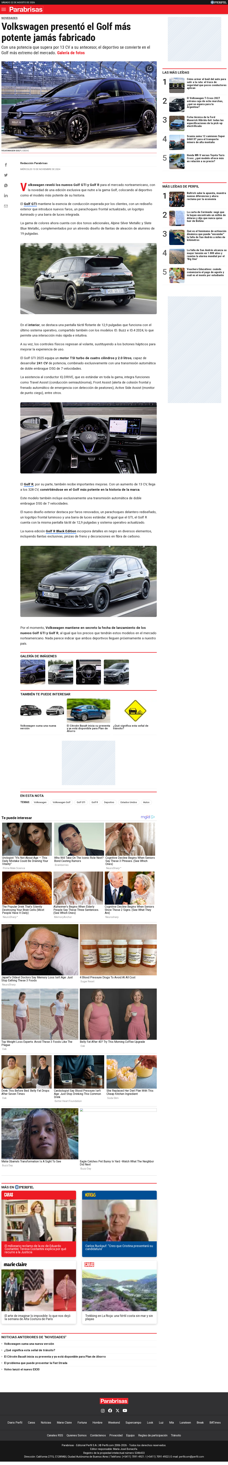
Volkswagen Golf (61, 802)
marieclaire (38, 1265)
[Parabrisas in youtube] (125, 1411)
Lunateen (185, 1422)
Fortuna (82, 1422)
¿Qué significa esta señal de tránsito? (29, 1350)
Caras (31, 1422)
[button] (149, 68)
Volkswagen (40, 802)
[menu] (3, 9)
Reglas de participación (152, 1435)
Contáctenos (98, 1435)
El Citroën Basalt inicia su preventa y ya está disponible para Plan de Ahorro (55, 1356)
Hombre (97, 1422)
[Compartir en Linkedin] (6, 195)
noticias (119, 1196)
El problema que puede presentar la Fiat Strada (35, 1363)
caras (38, 1196)
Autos (146, 802)
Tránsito (176, 1435)
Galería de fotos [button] (71, 52)
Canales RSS (55, 1435)
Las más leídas (175, 72)
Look (150, 1422)
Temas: (25, 802)
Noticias (46, 1422)
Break (200, 1422)
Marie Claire (64, 1422)
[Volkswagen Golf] (32, 672)
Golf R (95, 802)
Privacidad (116, 1435)
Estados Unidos (129, 802)
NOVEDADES (9, 18)
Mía (171, 1422)
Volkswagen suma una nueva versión (29, 1344)
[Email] (6, 206)
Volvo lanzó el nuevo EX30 (21, 1369)
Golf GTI (81, 802)
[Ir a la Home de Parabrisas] (26, 9)
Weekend (114, 1422)
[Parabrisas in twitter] (117, 1411)
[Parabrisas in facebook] (110, 1411)
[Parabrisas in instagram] (103, 1411)
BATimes (215, 1422)
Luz (161, 1422)
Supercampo (133, 1422)
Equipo (130, 1435)
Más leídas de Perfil (180, 186)
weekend (119, 1265)
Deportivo (109, 802)
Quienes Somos (77, 1435)
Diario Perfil (14, 1422)
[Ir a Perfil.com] (219, 3)
